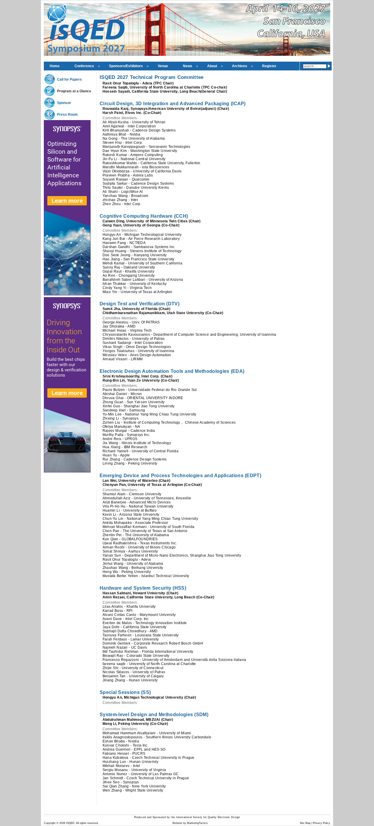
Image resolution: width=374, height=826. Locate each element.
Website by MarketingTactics (190, 823)
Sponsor (64, 103)
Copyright (50, 823)
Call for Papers (69, 79)
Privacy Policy (321, 823)
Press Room (67, 114)
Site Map (305, 823)
